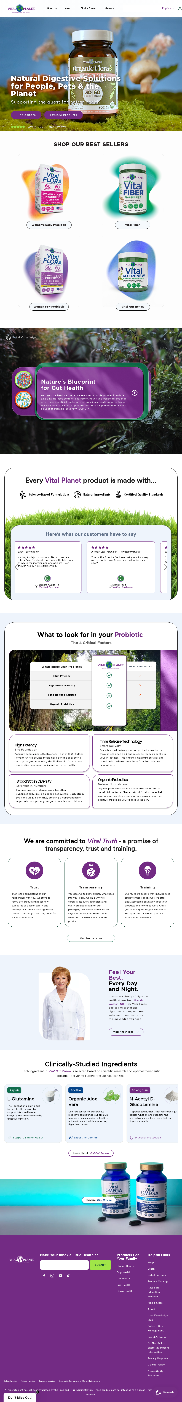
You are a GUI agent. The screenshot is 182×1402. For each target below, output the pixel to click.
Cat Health (123, 1278)
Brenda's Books (157, 1337)
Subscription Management (156, 1328)
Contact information (69, 1381)
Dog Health (124, 1272)
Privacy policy (28, 1381)
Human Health (125, 1266)
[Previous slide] (16, 567)
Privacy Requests (158, 1358)
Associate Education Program (154, 1292)
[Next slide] (165, 567)
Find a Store (155, 1303)
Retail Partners (157, 1275)
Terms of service (47, 1381)
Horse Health (125, 1291)
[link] (49, 189)
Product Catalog (158, 1281)
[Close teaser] (37, 1392)
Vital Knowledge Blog (158, 1317)
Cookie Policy (156, 1365)
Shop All (153, 1262)
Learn (151, 1269)
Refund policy (10, 1381)
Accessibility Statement (155, 1373)
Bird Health (124, 1285)
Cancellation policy (91, 1381)
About (151, 1309)
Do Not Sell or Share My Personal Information (159, 1348)
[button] (50, 8)
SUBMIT (100, 1265)
